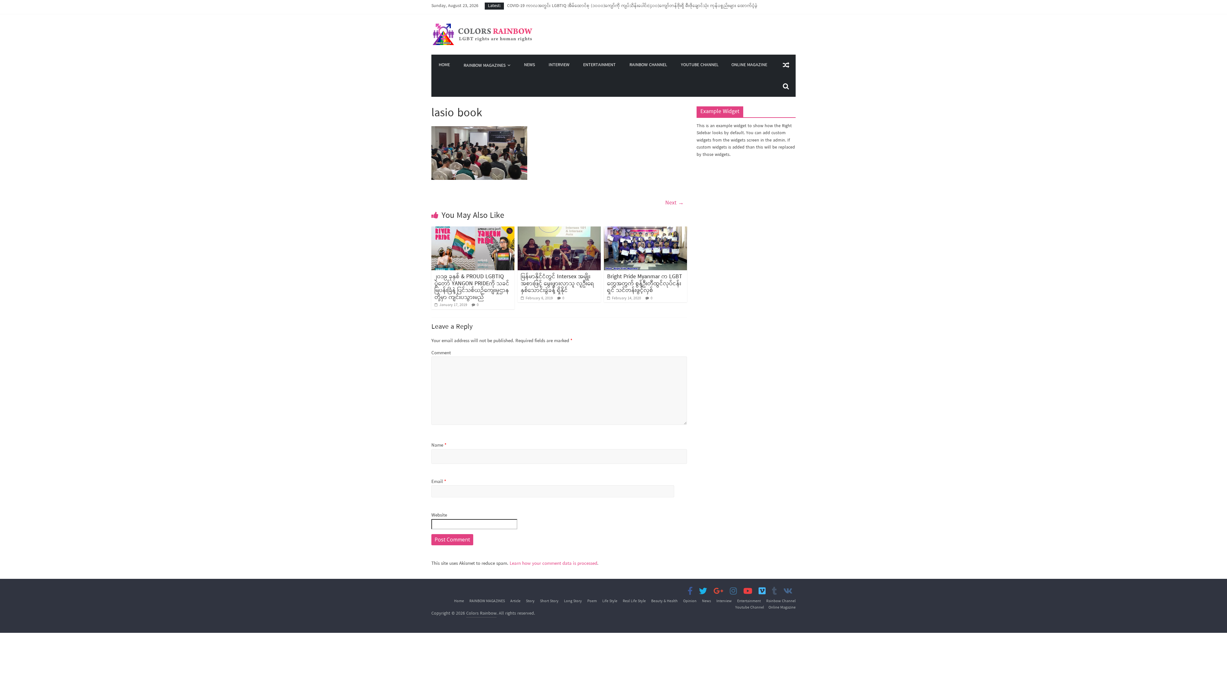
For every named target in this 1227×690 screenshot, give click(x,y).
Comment (441, 353)
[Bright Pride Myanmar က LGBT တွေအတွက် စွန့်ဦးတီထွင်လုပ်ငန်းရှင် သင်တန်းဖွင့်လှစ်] (645, 230)
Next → (674, 203)
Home (444, 65)
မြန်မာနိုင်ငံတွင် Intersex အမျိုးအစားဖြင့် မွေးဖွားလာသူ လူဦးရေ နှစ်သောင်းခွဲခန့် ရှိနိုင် (557, 283)
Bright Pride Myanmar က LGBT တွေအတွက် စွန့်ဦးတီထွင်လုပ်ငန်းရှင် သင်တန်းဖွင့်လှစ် (644, 283)
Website (439, 515)
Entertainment (599, 65)
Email (438, 482)
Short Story (549, 601)
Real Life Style (634, 601)
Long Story (573, 601)
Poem (592, 601)
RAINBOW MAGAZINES (484, 65)
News (529, 65)
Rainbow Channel (648, 65)
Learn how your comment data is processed (553, 563)
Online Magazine (749, 65)
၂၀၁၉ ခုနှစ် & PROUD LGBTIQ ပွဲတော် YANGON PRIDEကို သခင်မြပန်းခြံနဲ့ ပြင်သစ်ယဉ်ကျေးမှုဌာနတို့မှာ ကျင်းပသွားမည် (472, 287)
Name (438, 445)
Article (515, 601)
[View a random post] (786, 65)
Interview (559, 65)
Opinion (690, 601)
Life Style (609, 601)
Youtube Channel (700, 65)
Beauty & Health (664, 601)
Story (530, 601)
